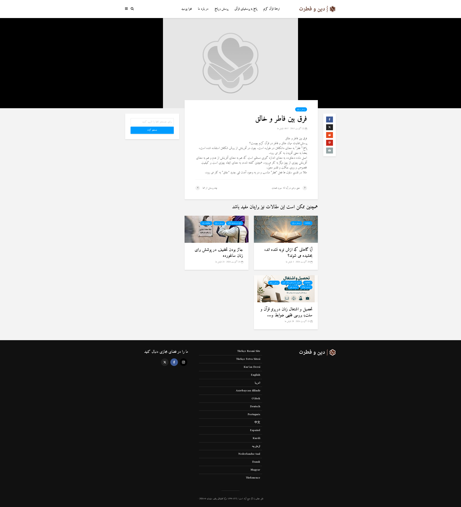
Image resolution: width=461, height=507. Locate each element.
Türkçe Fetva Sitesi (248, 359)
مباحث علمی (293, 287)
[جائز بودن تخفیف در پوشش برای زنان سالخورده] (217, 229)
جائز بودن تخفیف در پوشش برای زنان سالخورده (219, 253)
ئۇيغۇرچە (256, 446)
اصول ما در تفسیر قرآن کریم (291, 282)
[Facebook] (174, 362)
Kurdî (256, 438)
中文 (257, 422)
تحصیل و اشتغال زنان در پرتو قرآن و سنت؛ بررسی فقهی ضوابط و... (286, 312)
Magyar (255, 469)
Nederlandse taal (249, 453)
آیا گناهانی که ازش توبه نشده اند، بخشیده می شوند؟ (288, 253)
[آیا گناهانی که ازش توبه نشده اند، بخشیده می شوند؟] (286, 229)
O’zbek (256, 398)
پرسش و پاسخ (221, 9)
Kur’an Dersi (252, 367)
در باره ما (203, 9)
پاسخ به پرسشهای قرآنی (245, 9)
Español (255, 430)
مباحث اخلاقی (306, 287)
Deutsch (255, 406)
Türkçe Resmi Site (248, 351)
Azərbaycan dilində (248, 390)
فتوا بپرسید (186, 9)
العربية (257, 382)
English (255, 374)
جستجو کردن (152, 130)
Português (254, 414)
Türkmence (253, 477)
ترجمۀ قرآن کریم (271, 9)
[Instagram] (183, 362)
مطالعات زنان (206, 223)
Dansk (256, 461)
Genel (307, 223)
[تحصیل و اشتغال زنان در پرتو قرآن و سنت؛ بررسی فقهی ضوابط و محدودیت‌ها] (286, 288)
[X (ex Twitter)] (165, 362)
